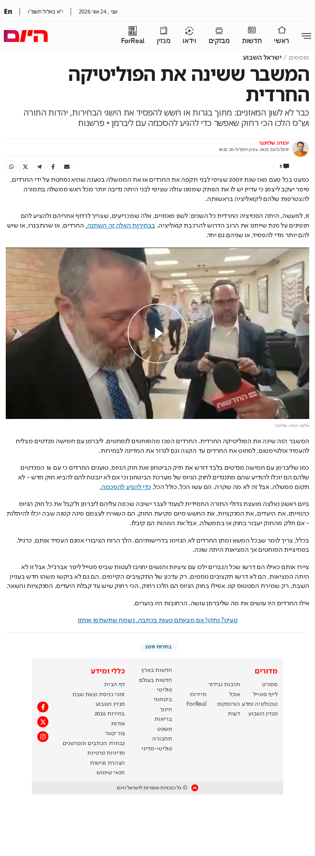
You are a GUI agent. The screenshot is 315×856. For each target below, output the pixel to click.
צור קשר (115, 733)
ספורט (269, 685)
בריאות (163, 719)
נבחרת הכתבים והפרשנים (94, 743)
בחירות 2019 (158, 647)
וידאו (189, 41)
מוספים (299, 57)
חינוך (166, 710)
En (8, 11)
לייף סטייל (265, 695)
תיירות (198, 695)
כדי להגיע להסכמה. (125, 487)
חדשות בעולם (155, 680)
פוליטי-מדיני (156, 749)
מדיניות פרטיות (106, 753)
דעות (234, 714)
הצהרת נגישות (107, 763)
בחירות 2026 (109, 714)
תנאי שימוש (110, 773)
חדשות (252, 41)
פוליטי (164, 690)
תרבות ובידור (224, 685)
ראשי (281, 41)
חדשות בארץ (156, 670)
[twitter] (25, 166)
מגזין (163, 41)
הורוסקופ (228, 704)
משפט (164, 729)
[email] (67, 166)
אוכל (234, 695)
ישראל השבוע (262, 57)
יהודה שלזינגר (274, 143)
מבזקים (219, 41)
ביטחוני (163, 700)
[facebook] (53, 166)
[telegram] (39, 166)
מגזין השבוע (262, 714)
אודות (118, 724)
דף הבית (114, 685)
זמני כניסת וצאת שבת (98, 695)
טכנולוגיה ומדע (260, 704)
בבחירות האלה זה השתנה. (120, 225)
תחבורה (162, 739)
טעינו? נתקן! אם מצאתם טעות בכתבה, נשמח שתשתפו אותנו (158, 620)
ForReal (132, 41)
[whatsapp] (11, 166)
